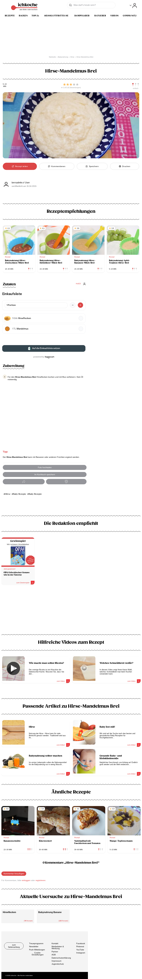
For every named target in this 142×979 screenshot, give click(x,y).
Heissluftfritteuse (56, 15)
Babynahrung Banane (50, 912)
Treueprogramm (36, 943)
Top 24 (35, 15)
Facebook (80, 943)
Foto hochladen (45, 467)
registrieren (40, 880)
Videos (114, 15)
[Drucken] (66, 481)
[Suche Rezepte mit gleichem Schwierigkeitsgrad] (135, 84)
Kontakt (55, 943)
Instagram (80, 953)
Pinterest (80, 946)
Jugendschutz (58, 964)
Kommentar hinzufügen (14, 873)
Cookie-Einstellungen (38, 954)
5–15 (5, 84)
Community (130, 15)
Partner (55, 951)
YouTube (80, 950)
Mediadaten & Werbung (58, 947)
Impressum (56, 961)
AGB (54, 955)
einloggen (26, 880)
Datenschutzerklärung (61, 958)
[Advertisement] (71, 610)
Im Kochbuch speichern (44, 474)
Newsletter (33, 946)
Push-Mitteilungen (37, 950)
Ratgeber (100, 15)
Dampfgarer (82, 15)
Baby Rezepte (19, 494)
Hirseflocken (9, 912)
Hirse (7, 494)
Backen (23, 15)
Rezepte (10, 15)
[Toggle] (133, 5)
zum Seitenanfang (14, 946)
